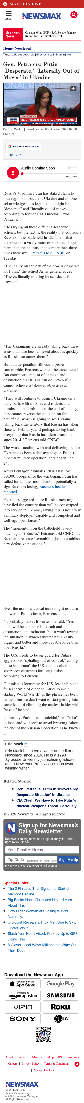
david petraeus (20, 54)
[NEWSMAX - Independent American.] (42, 16)
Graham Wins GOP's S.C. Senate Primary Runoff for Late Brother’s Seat (50, 34)
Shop (50, 1057)
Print (9, 154)
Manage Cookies (44, 1070)
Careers (12, 1063)
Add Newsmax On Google (25, 146)
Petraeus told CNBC (48, 252)
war (69, 54)
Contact (22, 1057)
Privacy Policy (31, 1063)
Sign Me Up (68, 859)
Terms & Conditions (56, 1063)
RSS (61, 1057)
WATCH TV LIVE (25, 4)
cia (32, 54)
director (41, 54)
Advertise (37, 1057)
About (9, 1057)
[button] (74, 14)
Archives (73, 1057)
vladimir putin (56, 54)
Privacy (9, 865)
